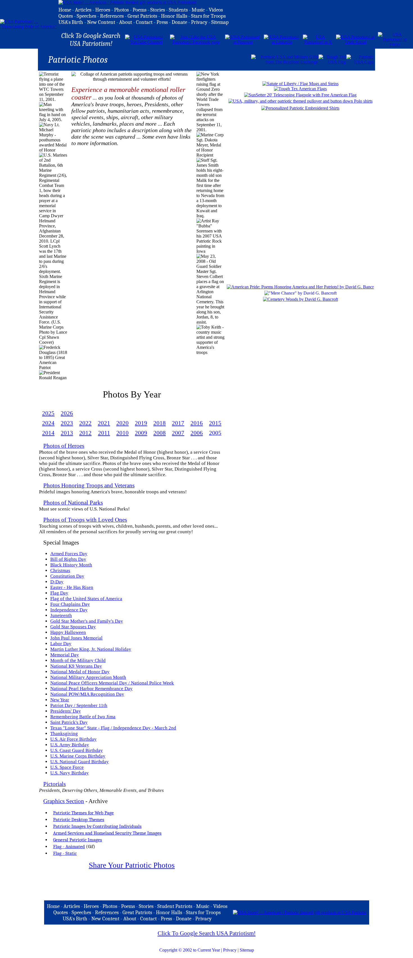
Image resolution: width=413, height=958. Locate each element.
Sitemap (247, 950)
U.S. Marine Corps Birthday (77, 756)
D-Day (56, 581)
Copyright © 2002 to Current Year (189, 950)
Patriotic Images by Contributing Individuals (97, 826)
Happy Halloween (68, 632)
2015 (215, 423)
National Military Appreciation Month (88, 677)
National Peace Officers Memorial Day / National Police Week (112, 683)
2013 (67, 433)
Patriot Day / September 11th (78, 705)
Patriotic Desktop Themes (78, 819)
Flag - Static (65, 853)
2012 (85, 433)
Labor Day (60, 643)
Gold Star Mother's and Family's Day (86, 621)
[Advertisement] (185, 59)
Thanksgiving (64, 733)
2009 (141, 433)
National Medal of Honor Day (80, 671)
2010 (122, 433)
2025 (48, 413)
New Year (59, 699)
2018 (159, 423)
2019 (141, 423)
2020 (122, 423)
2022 (85, 423)
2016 (196, 423)
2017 (178, 423)
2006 (196, 433)
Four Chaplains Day (70, 604)
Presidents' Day (65, 711)
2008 (159, 433)
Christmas (60, 570)
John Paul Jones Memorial (76, 638)
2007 (178, 433)
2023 (67, 423)
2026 (67, 413)
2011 (104, 433)
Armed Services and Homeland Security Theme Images (107, 833)
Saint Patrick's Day (69, 722)
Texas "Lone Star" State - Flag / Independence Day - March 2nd (113, 728)
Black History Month (71, 565)
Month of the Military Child (78, 660)
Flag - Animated (69, 846)
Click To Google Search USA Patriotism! (207, 933)
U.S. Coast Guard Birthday (76, 750)
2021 (104, 423)
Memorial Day (64, 655)
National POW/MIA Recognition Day (87, 694)
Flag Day (59, 593)
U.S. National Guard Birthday (79, 761)
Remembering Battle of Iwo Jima (82, 716)
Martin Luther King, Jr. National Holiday (90, 649)
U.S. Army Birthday (69, 744)
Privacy (230, 950)
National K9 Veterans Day (76, 666)
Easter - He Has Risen (71, 587)
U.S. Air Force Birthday (73, 739)
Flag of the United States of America (86, 598)
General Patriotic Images (77, 839)
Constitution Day (67, 576)
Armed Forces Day (68, 553)
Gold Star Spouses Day (73, 626)
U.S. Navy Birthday (69, 773)
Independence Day (69, 610)
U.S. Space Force (67, 767)
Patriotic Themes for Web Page (83, 812)
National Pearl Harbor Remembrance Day (91, 688)
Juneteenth (61, 615)
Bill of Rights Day (68, 559)
